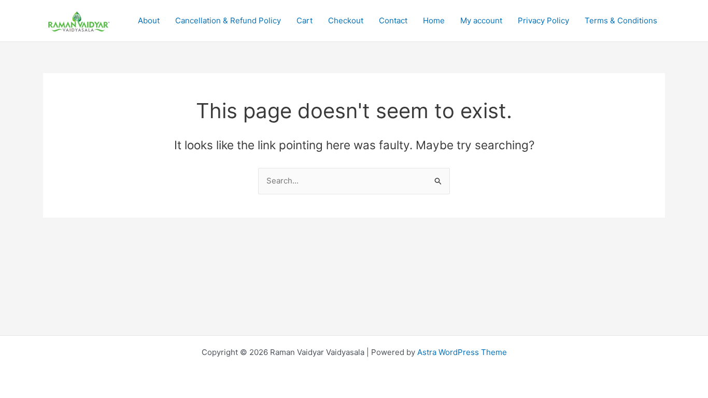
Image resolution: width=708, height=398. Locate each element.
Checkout (345, 20)
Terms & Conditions (621, 20)
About (149, 20)
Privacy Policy (543, 20)
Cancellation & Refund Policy (228, 20)
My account (481, 20)
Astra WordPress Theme (462, 352)
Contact (393, 20)
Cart (304, 20)
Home (434, 20)
